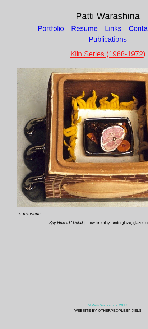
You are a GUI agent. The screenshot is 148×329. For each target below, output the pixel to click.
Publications (108, 39)
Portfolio (54, 28)
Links (113, 28)
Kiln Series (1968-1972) (107, 54)
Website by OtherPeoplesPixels (108, 310)
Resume (87, 28)
